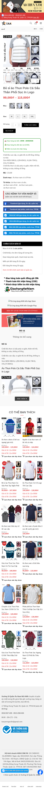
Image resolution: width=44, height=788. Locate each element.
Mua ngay (9, 131)
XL (25, 116)
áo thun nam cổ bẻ (10, 185)
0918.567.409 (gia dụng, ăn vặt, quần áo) (24, 215)
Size (4, 116)
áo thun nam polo (25, 185)
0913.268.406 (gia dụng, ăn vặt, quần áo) (24, 221)
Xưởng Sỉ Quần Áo (28, 775)
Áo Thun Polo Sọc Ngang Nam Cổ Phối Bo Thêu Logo (32, 655)
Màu (4, 106)
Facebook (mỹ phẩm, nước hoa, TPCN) (24, 209)
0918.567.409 (20, 15)
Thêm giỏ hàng (30, 125)
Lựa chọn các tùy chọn (13, 456)
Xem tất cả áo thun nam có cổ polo (22, 311)
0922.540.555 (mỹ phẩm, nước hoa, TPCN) (24, 227)
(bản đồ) (36, 17)
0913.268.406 (9, 15)
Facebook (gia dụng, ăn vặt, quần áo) (24, 203)
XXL (32, 116)
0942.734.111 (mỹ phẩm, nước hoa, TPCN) (24, 233)
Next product (40, 29)
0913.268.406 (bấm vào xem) (16, 771)
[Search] (31, 23)
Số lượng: (6, 124)
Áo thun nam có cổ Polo (22, 177)
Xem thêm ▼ (22, 399)
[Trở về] (3, 29)
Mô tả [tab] (22, 330)
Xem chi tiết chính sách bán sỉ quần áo (17, 270)
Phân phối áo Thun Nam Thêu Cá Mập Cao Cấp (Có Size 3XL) (32, 609)
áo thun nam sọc (9, 188)
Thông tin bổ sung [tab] (22, 337)
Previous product (35, 29)
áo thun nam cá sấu (18, 182)
